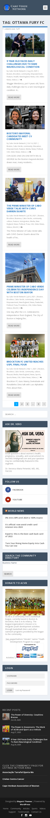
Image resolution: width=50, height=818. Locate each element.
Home (5, 808)
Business (18, 218)
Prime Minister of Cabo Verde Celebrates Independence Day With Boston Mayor (25, 289)
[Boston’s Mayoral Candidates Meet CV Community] (25, 117)
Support (12, 812)
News (32, 76)
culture (9, 221)
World (15, 227)
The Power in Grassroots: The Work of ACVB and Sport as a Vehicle (28, 728)
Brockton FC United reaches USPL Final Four (25, 363)
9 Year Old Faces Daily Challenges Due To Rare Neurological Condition (23, 64)
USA (37, 76)
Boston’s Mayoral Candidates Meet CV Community (19, 136)
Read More (14, 97)
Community (16, 808)
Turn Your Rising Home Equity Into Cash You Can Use (24, 544)
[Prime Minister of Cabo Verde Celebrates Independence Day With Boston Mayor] (25, 267)
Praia (28, 224)
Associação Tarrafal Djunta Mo (18, 772)
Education (37, 146)
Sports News (12, 377)
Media (28, 149)
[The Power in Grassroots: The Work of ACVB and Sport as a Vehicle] (5, 728)
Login (9, 690)
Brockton (16, 74)
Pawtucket (39, 302)
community (25, 74)
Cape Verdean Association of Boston (20, 786)
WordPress (25, 804)
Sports (37, 374)
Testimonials (23, 812)
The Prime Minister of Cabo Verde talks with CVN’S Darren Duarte (24, 208)
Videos (14, 80)
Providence (22, 305)
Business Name (9, 562)
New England (24, 76)
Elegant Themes (24, 801)
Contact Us (36, 812)
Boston (9, 74)
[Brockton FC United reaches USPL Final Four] (25, 346)
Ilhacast (10, 374)
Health (16, 76)
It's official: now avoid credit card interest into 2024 (21, 525)
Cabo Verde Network (17, 71)
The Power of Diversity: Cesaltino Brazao (27, 716)
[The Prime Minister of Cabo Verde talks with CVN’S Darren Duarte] (25, 189)
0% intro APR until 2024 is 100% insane (24, 517)
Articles (26, 808)
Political (40, 149)
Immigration (24, 221)
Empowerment (36, 74)
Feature (10, 76)
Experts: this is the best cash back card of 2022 (24, 535)
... (33, 404)
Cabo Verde (18, 146)
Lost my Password (23, 690)
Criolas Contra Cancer (13, 779)
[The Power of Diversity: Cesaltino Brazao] (5, 716)
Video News (15, 152)
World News (16, 510)
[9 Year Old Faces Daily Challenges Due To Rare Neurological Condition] (25, 45)
